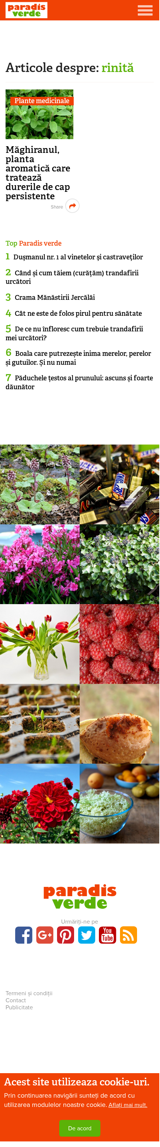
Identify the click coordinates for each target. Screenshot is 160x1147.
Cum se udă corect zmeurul (119, 657)
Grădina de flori (40, 801)
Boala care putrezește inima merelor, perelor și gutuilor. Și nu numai (78, 358)
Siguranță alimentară (120, 482)
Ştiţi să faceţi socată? (119, 816)
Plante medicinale (41, 101)
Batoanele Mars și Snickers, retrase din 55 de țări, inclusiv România (119, 515)
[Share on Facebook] (56, 206)
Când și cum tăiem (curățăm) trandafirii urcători (72, 277)
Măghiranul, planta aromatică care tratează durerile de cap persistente (38, 173)
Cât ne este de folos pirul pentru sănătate (78, 313)
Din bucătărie (119, 801)
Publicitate (19, 1007)
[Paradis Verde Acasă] (26, 10)
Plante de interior (39, 641)
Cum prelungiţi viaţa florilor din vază (40, 661)
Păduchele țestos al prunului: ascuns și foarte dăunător (79, 382)
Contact (16, 1000)
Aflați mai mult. (128, 1105)
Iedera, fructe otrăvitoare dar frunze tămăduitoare (119, 586)
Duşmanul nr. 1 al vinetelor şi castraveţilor (78, 257)
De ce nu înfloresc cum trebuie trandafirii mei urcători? (74, 333)
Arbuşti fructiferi (119, 641)
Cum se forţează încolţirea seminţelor (40, 746)
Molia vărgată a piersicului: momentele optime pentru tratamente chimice (119, 755)
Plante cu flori (40, 561)
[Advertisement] (79, 39)
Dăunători (119, 721)
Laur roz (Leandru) (39, 577)
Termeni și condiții (29, 993)
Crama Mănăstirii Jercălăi (55, 297)
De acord (79, 1128)
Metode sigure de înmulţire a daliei (40, 821)
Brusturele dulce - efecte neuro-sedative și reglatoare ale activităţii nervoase (40, 515)
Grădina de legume (39, 721)
